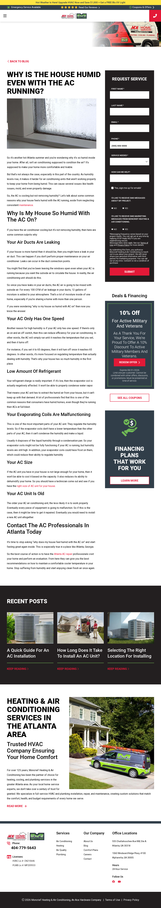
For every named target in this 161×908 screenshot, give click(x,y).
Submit (129, 271)
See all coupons (129, 397)
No (115, 208)
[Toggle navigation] (5, 16)
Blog (86, 845)
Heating (60, 845)
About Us (88, 841)
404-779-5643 (23, 848)
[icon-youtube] (119, 882)
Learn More (129, 480)
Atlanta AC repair (63, 554)
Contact (88, 859)
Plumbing (61, 854)
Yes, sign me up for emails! (127, 188)
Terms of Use (112, 899)
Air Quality (61, 850)
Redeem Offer (128, 362)
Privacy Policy (123, 245)
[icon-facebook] (113, 882)
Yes (126, 208)
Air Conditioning (64, 841)
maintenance (26, 205)
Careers (88, 854)
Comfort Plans (91, 850)
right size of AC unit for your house (36, 486)
